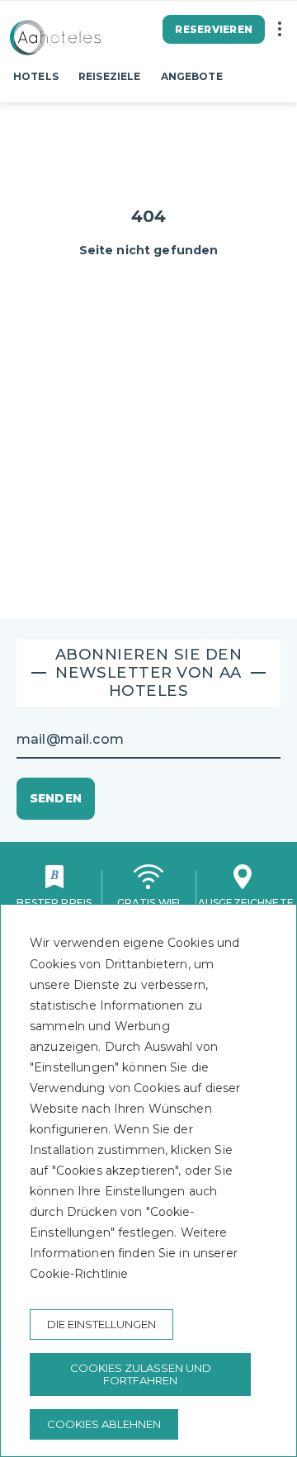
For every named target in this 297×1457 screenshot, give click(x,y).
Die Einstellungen (101, 1324)
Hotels (36, 76)
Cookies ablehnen (104, 1424)
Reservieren (213, 29)
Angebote (192, 76)
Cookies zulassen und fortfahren (140, 1374)
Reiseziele (109, 76)
